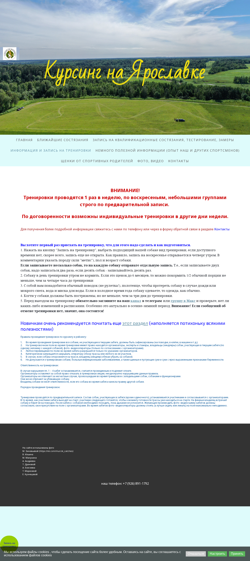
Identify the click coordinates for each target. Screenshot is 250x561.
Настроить (217, 553)
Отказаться (196, 553)
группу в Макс (183, 300)
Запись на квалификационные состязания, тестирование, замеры (163, 140)
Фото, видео (151, 161)
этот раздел (135, 323)
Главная (24, 140)
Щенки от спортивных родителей (97, 161)
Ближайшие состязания (62, 140)
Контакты (178, 161)
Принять (237, 553)
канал (135, 300)
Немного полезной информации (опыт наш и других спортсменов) (168, 150)
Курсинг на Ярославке (125, 71)
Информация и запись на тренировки (51, 150)
